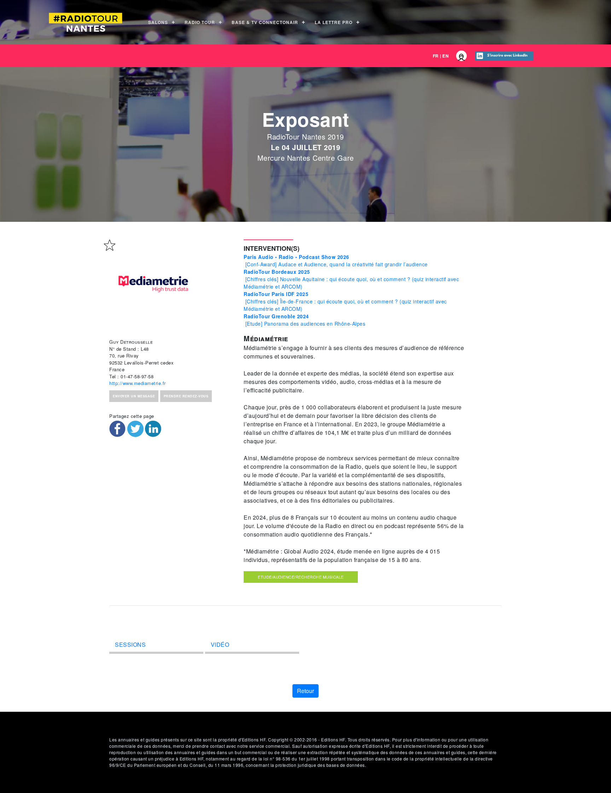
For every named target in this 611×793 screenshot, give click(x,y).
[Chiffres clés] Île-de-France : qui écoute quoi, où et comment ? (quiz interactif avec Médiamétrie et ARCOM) (345, 301)
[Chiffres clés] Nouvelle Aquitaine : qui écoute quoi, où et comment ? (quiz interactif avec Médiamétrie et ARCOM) (351, 279)
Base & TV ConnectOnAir (265, 22)
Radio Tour (200, 22)
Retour (305, 691)
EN (445, 56)
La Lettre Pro (334, 22)
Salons (158, 22)
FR (436, 56)
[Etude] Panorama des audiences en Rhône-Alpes (304, 320)
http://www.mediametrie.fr (137, 383)
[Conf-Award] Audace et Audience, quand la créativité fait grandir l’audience (336, 260)
